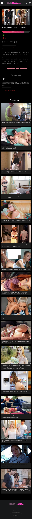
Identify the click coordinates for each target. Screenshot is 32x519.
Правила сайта (16, 510)
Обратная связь (16, 515)
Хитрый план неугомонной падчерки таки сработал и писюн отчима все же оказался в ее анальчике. (15, 416)
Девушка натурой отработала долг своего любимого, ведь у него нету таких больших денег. (15, 147)
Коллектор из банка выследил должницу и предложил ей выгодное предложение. (14, 465)
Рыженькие (4, 69)
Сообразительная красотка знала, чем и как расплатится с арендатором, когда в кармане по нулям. (14, 392)
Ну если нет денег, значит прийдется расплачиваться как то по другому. (16, 123)
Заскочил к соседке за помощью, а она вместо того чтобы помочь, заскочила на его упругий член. (14, 245)
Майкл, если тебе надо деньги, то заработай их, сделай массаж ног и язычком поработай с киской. (16, 221)
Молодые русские (23, 67)
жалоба (3, 85)
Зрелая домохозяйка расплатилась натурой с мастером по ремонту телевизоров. (14, 196)
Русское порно (11, 69)
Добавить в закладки (10, 47)
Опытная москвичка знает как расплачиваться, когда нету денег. (16, 269)
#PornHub (8, 71)
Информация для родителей (16, 513)
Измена (17, 67)
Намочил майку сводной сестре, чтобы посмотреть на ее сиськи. (14, 441)
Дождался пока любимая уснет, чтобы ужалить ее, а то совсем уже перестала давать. (15, 342)
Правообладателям (16, 512)
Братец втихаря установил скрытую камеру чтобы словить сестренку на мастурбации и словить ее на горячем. (15, 317)
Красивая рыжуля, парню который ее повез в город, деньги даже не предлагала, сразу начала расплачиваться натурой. (15, 293)
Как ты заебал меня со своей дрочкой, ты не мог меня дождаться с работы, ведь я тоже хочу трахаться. (14, 172)
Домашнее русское (11, 67)
